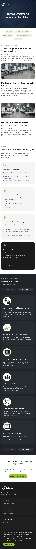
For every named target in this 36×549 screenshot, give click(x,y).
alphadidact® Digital (22, 31)
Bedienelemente (7, 507)
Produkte (9, 31)
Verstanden (8, 544)
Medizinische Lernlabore (24, 35)
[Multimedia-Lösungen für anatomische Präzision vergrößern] (18, 71)
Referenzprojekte (8, 525)
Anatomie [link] (18, 39)
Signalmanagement (8, 510)
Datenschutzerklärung (15, 540)
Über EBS (5, 522)
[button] (32, 5)
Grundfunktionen (9, 289)
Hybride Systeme (8, 513)
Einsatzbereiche (7, 35)
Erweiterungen (25, 289)
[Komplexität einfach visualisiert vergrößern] (18, 110)
